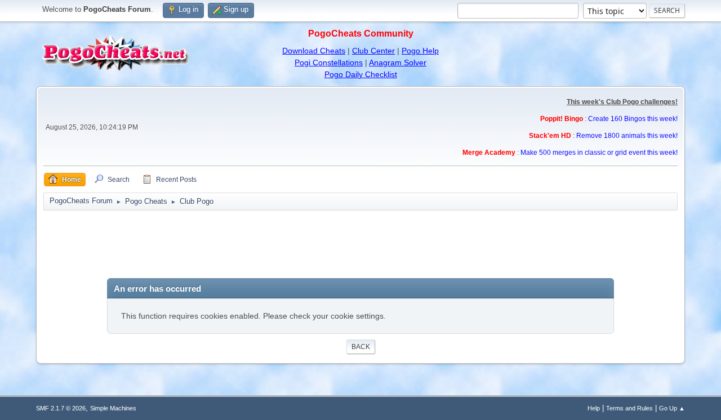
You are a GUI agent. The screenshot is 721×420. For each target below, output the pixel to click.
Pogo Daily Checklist (360, 74)
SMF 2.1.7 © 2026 (61, 408)
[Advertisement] (360, 244)
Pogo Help (420, 50)
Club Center (373, 50)
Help (594, 408)
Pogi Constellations (329, 62)
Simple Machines (113, 408)
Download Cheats (313, 50)
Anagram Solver (397, 62)
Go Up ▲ (672, 408)
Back (360, 347)
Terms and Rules (629, 408)
